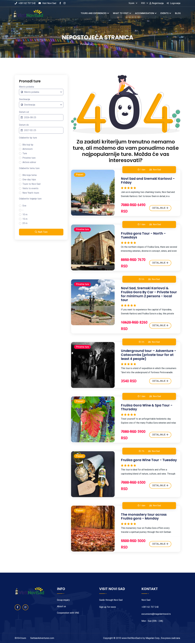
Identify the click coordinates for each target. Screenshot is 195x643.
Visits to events (30, 188)
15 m (24, 219)
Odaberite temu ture (29, 168)
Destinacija (24, 99)
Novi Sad (157, 170)
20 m (24, 223)
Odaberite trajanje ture (30, 198)
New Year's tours (30, 192)
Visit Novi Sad (49, 3)
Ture (24, 153)
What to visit (121, 13)
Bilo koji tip (27, 144)
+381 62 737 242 (27, 3)
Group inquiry (63, 600)
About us (61, 606)
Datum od (24, 112)
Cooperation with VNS (68, 612)
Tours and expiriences (93, 13)
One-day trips (29, 179)
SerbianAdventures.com (42, 638)
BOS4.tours (20, 638)
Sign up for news (107, 607)
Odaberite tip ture (28, 137)
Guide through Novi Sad (110, 600)
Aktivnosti (27, 149)
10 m (24, 214)
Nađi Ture (43, 232)
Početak (84, 44)
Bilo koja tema (29, 175)
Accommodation (144, 13)
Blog (178, 13)
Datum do (24, 124)
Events (164, 13)
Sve (24, 205)
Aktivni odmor (29, 162)
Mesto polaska (26, 86)
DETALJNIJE (158, 208)
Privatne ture (29, 157)
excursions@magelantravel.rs (156, 614)
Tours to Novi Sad (31, 184)
